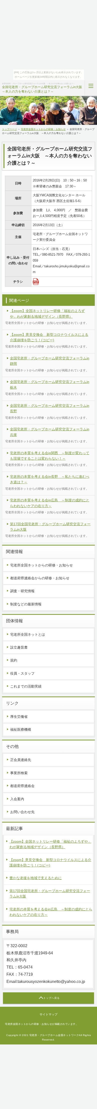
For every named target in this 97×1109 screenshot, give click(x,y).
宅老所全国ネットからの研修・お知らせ (43, 129)
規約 (13, 660)
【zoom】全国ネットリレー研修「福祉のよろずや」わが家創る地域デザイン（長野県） (47, 313)
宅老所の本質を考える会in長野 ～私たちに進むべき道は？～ (49, 479)
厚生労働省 (19, 717)
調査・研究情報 (22, 591)
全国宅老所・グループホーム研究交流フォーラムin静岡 (49, 361)
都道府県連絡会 (22, 786)
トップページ (9, 129)
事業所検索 (19, 773)
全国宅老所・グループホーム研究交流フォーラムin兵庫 (49, 432)
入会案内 (17, 799)
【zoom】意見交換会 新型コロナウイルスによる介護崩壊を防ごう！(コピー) (49, 337)
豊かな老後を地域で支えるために (35, 878)
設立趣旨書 (19, 647)
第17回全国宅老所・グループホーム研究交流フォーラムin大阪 (50, 526)
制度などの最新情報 (26, 604)
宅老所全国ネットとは (27, 634)
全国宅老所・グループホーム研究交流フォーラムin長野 (49, 408)
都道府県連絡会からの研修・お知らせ (39, 578)
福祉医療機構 (20, 729)
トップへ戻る (51, 998)
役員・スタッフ (22, 673)
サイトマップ (48, 1014)
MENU (91, 88)
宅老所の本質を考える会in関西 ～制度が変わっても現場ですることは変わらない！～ (49, 455)
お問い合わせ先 (22, 812)
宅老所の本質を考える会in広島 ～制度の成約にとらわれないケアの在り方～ (49, 503)
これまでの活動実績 (26, 686)
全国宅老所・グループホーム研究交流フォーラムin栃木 (49, 384)
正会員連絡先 (20, 760)
